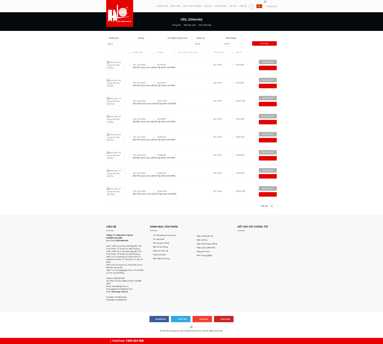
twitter (182, 319)
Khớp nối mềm (159, 254)
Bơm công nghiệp (204, 255)
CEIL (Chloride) (139, 64)
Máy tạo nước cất (160, 250)
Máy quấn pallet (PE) (206, 247)
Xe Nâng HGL (121, 299)
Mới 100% (217, 64)
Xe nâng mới (158, 239)
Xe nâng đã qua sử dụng (164, 235)
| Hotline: (126, 341)
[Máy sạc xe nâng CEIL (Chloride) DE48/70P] (115, 173)
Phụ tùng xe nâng (161, 243)
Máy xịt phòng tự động (207, 243)
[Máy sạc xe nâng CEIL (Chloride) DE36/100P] (115, 100)
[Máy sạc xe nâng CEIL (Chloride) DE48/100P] (115, 191)
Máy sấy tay (202, 239)
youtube (225, 319)
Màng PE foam (203, 251)
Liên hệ (242, 6)
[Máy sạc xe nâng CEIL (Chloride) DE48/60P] (115, 155)
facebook (160, 319)
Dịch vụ (208, 6)
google (203, 319)
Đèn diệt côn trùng (161, 258)
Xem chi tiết (267, 62)
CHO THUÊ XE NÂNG (192, 6)
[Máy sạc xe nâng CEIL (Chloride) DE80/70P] (115, 137)
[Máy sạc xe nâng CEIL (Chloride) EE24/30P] (115, 82)
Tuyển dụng (220, 6)
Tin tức (233, 6)
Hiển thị (267, 206)
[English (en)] (270, 6)
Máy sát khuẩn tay (205, 236)
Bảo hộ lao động (160, 246)
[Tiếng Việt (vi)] (259, 6)
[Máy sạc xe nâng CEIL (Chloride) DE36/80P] (115, 119)
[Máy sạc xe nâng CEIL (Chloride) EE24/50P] (115, 64)
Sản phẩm (175, 6)
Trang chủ (162, 6)
